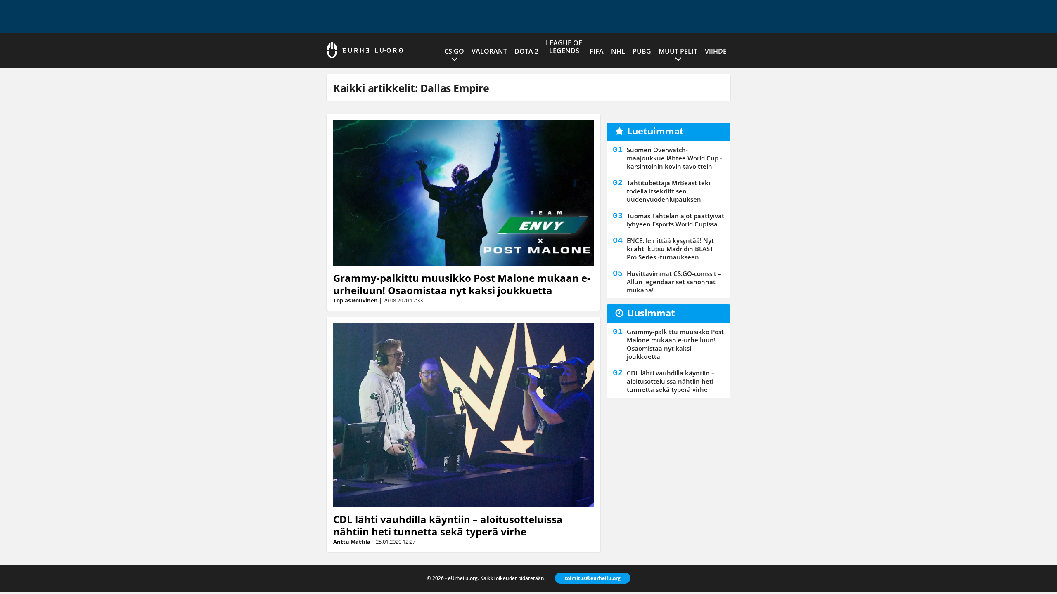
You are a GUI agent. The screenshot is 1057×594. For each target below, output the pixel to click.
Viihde (716, 51)
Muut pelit (678, 51)
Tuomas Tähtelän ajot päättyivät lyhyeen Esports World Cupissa (675, 220)
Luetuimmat (655, 131)
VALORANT (489, 51)
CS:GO (454, 51)
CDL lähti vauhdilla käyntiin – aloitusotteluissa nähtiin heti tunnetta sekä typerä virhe (448, 525)
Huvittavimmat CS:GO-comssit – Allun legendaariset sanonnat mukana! (674, 281)
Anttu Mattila (351, 541)
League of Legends (564, 46)
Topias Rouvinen (355, 300)
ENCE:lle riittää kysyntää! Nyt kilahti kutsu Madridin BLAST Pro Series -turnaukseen (670, 248)
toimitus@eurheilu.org (593, 578)
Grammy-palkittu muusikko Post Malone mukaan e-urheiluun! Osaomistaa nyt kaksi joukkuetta (461, 284)
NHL (618, 51)
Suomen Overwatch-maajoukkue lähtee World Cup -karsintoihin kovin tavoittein (674, 158)
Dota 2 (526, 51)
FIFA (597, 51)
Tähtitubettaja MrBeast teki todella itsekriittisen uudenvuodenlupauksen (668, 191)
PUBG (642, 51)
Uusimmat (651, 312)
